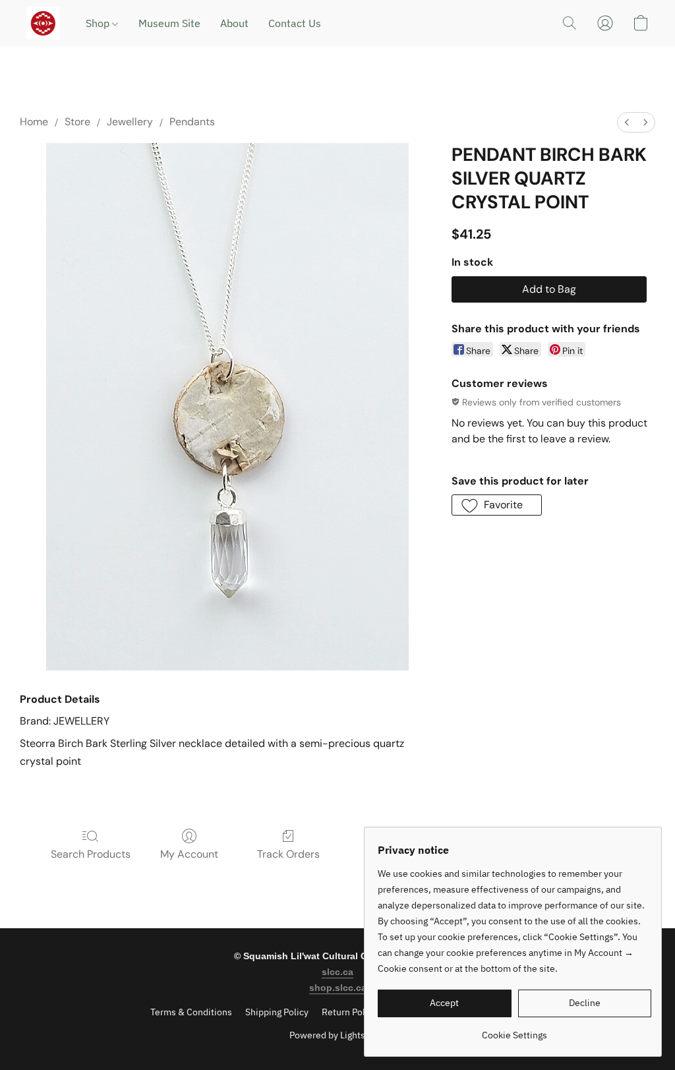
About (234, 23)
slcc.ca (337, 971)
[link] (514, 1030)
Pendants (192, 122)
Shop (99, 23)
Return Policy (349, 1012)
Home (34, 122)
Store (77, 122)
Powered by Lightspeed (337, 1035)
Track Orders (288, 854)
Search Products (91, 854)
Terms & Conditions (191, 1012)
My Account (189, 854)
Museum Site (169, 23)
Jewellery (130, 122)
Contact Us (294, 23)
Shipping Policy (276, 1012)
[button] (42, 23)
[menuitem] (627, 122)
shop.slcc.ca (338, 987)
